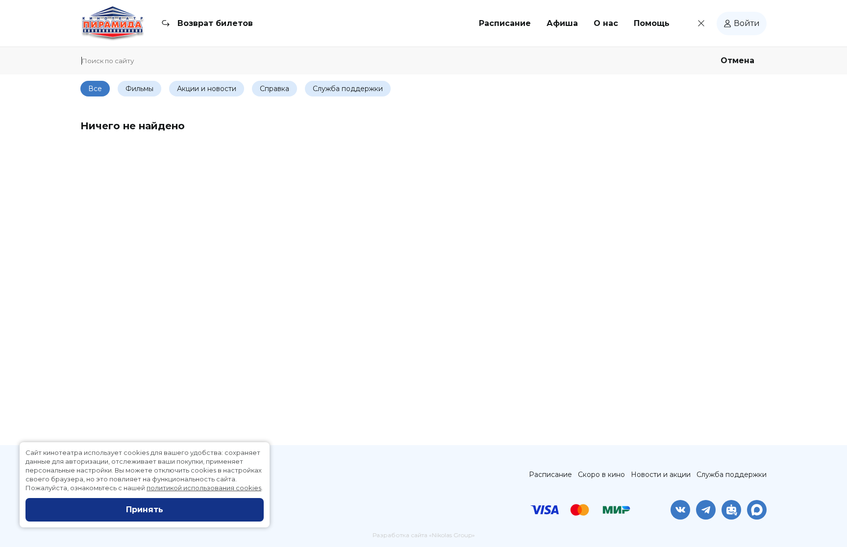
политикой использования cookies (204, 488)
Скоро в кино (601, 474)
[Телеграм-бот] (731, 510)
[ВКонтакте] (680, 510)
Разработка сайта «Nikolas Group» (424, 535)
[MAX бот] (757, 510)
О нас (606, 23)
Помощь (652, 23)
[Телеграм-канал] (706, 510)
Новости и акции (661, 474)
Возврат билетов (215, 23)
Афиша (562, 23)
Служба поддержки (732, 474)
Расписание (505, 23)
